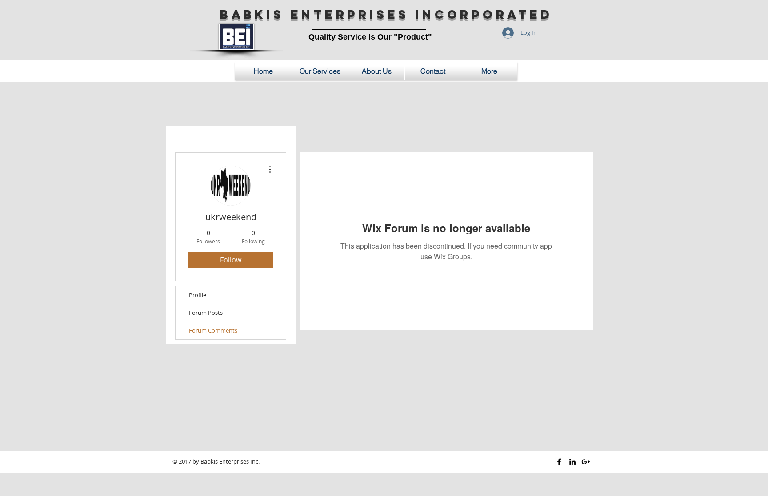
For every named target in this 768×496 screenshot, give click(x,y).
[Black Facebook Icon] (559, 461)
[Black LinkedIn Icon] (572, 461)
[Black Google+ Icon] (585, 461)
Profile (197, 295)
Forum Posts (206, 313)
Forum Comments (213, 330)
